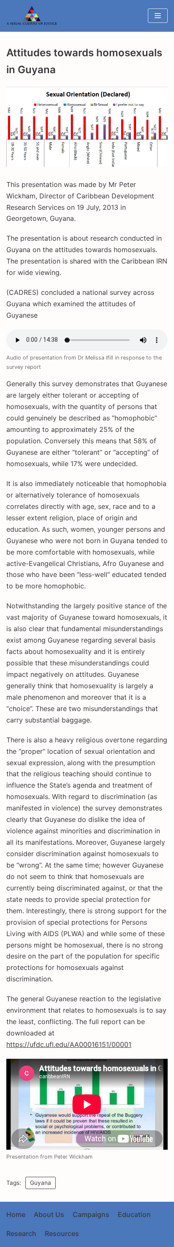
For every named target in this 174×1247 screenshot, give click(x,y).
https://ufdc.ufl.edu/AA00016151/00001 (68, 1044)
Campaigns (91, 1214)
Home (15, 1214)
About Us (49, 1214)
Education (134, 1214)
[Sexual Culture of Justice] (33, 16)
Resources (62, 1233)
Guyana (40, 1182)
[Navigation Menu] (158, 15)
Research (21, 1233)
